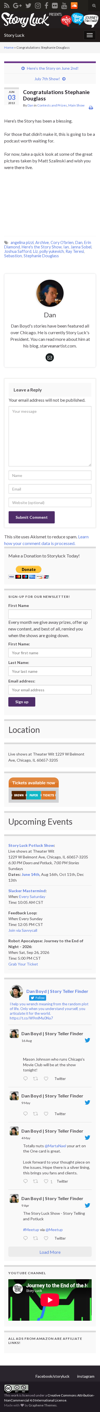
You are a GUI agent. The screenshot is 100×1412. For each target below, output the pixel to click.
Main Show (76, 105)
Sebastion (13, 255)
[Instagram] (38, 5)
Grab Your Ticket (23, 964)
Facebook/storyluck (52, 1376)
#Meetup (31, 1229)
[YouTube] (64, 5)
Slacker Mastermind (27, 890)
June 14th (30, 874)
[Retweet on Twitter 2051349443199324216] (37, 1181)
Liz (35, 251)
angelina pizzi (22, 242)
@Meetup (54, 1229)
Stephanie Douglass (41, 255)
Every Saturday (32, 896)
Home (9, 47)
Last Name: (18, 662)
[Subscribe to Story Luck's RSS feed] (6, 5)
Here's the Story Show (42, 247)
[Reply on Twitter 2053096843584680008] (27, 1114)
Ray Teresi (75, 251)
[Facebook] (46, 5)
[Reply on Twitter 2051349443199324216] (27, 1181)
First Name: (19, 644)
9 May (25, 1103)
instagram (85, 1376)
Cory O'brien (62, 242)
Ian (66, 247)
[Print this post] (91, 107)
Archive (42, 242)
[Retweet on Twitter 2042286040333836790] (37, 1238)
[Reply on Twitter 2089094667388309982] (27, 1079)
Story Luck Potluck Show (31, 845)
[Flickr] (55, 5)
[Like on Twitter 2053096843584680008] (47, 1114)
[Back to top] (87, 1399)
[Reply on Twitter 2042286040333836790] (27, 1238)
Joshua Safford (17, 251)
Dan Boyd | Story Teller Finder (52, 1033)
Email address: (21, 681)
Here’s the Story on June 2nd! (53, 68)
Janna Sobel (81, 247)
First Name (18, 605)
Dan (30, 105)
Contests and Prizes (52, 105)
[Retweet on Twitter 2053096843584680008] (37, 1114)
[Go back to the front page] (50, 19)
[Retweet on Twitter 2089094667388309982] (37, 1079)
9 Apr (25, 1205)
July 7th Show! (47, 78)
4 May (25, 1138)
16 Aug (26, 1041)
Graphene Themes (43, 1405)
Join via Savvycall (22, 930)
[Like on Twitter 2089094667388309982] (47, 1079)
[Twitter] (28, 5)
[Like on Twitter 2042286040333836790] (47, 1238)
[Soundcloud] (74, 5)
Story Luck (14, 35)
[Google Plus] (17, 5)
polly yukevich (51, 251)
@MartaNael (55, 1145)
